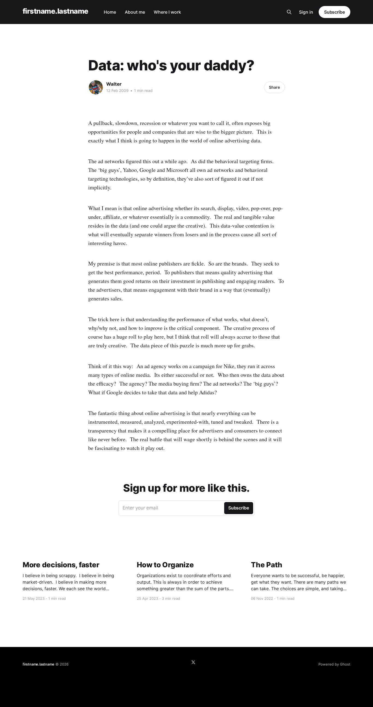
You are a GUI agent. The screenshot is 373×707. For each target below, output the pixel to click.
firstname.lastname (55, 11)
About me (135, 12)
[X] (193, 662)
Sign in (306, 12)
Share (274, 87)
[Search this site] (289, 12)
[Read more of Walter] (95, 87)
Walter (114, 84)
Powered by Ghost (334, 664)
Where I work (167, 12)
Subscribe (334, 12)
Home (110, 12)
